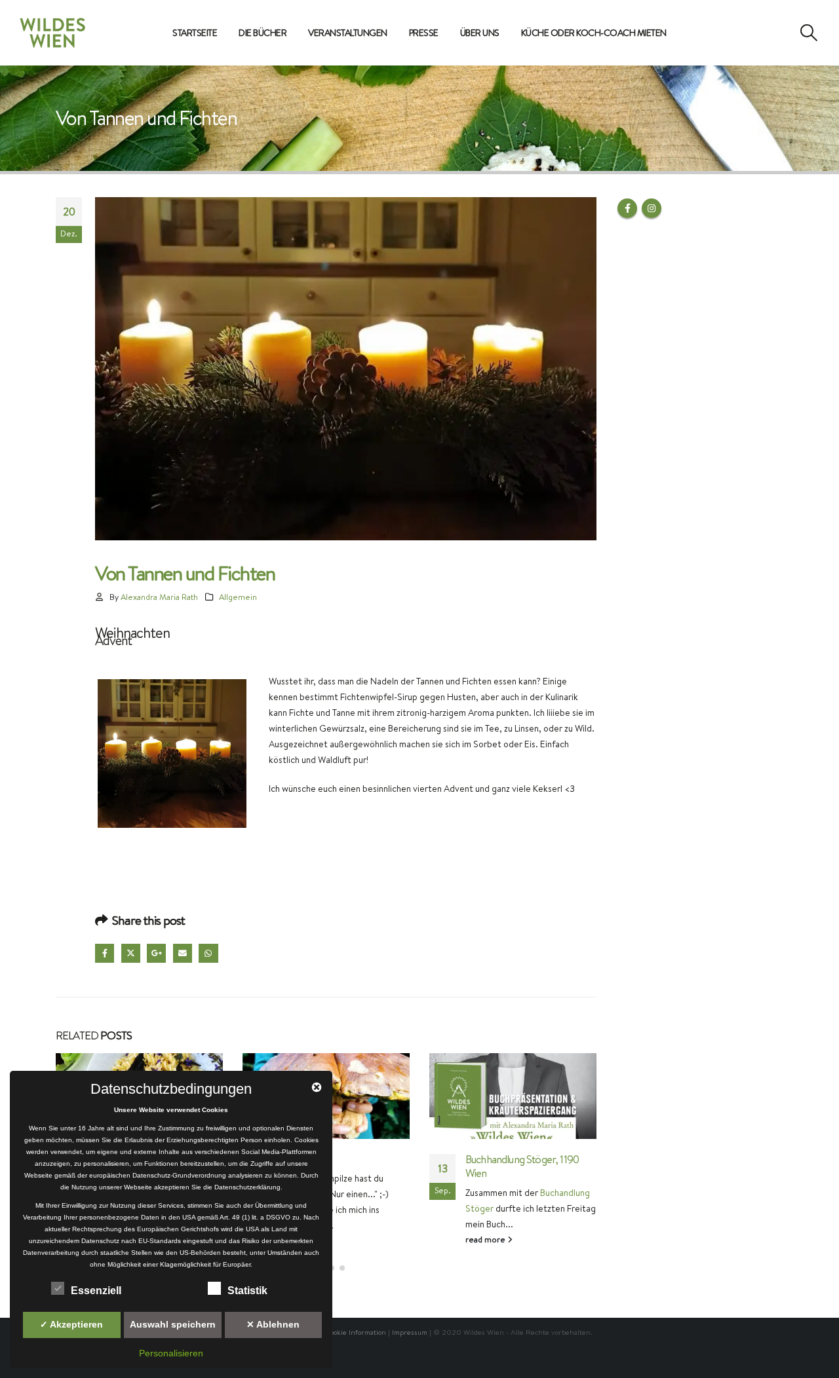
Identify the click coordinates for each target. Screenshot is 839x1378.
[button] (809, 32)
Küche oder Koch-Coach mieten (594, 32)
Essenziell (96, 1290)
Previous (78, 753)
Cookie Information (356, 1332)
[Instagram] (780, 33)
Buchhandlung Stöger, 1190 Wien (522, 1166)
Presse (424, 32)
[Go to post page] (512, 1096)
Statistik (247, 1290)
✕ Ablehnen (273, 1324)
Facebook (104, 953)
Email (182, 953)
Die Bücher (262, 32)
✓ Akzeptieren (71, 1324)
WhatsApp (208, 953)
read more (300, 1240)
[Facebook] (758, 33)
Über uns (479, 32)
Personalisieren (171, 1353)
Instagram (651, 208)
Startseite (194, 32)
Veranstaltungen (347, 32)
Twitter (130, 953)
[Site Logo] (52, 32)
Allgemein (238, 597)
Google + (156, 953)
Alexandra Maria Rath (159, 597)
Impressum (409, 1332)
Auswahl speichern (173, 1324)
